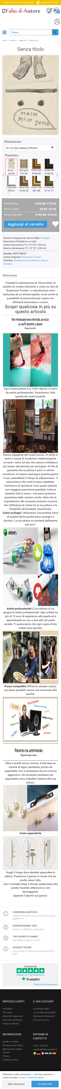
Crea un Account (41, 1020)
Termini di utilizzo (35, 1077)
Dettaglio (45, 238)
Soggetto (12, 40)
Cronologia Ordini (41, 1008)
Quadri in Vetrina (10, 1041)
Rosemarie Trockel (30, 257)
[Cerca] (55, 32)
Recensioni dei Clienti (13, 1045)
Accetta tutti (45, 1084)
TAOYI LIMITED (40, 1045)
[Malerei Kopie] (38, 1053)
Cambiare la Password (44, 1016)
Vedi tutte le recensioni (46, 984)
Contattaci (7, 1008)
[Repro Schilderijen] (46, 1053)
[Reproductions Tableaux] (42, 1053)
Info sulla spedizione (12, 1020)
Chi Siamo (7, 1012)
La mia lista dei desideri (44, 1012)
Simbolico (22, 40)
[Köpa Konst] (50, 1053)
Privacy (6, 1056)
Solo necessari (16, 1084)
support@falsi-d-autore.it (45, 1049)
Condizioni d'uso (10, 1059)
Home (5, 40)
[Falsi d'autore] (34, 1053)
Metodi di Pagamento (13, 1016)
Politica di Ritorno (11, 1023)
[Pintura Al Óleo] (54, 1053)
